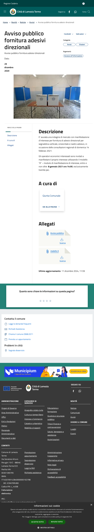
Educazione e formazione (52, 410)
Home (5, 22)
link (70, 517)
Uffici (3, 417)
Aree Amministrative (10, 412)
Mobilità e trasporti (32, 427)
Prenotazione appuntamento (30, 454)
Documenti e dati (8, 438)
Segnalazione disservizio (29, 462)
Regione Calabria (11, 3)
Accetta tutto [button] (37, 522)
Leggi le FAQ (29, 468)
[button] (47, 527)
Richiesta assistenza (32, 472)
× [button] (91, 505)
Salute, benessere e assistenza (55, 433)
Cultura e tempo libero (33, 414)
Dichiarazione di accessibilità (54, 471)
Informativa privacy (55, 460)
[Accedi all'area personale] (83, 3)
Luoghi (73, 429)
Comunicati (75, 412)
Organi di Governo (9, 408)
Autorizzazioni (53, 439)
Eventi (73, 433)
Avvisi (32, 22)
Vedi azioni (80, 34)
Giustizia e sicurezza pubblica (55, 417)
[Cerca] (88, 11)
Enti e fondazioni (8, 421)
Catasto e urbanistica (33, 423)
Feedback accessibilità (56, 477)
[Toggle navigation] (4, 11)
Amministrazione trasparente (54, 454)
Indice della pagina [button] (14, 127)
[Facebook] (68, 11)
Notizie (23, 22)
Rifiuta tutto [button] (57, 522)
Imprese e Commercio (33, 419)
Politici (4, 425)
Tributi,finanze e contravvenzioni (54, 425)
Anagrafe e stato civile (33, 410)
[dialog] (47, 517)
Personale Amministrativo (7, 432)
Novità (14, 22)
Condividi (67, 34)
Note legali (51, 464)
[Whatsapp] (74, 11)
